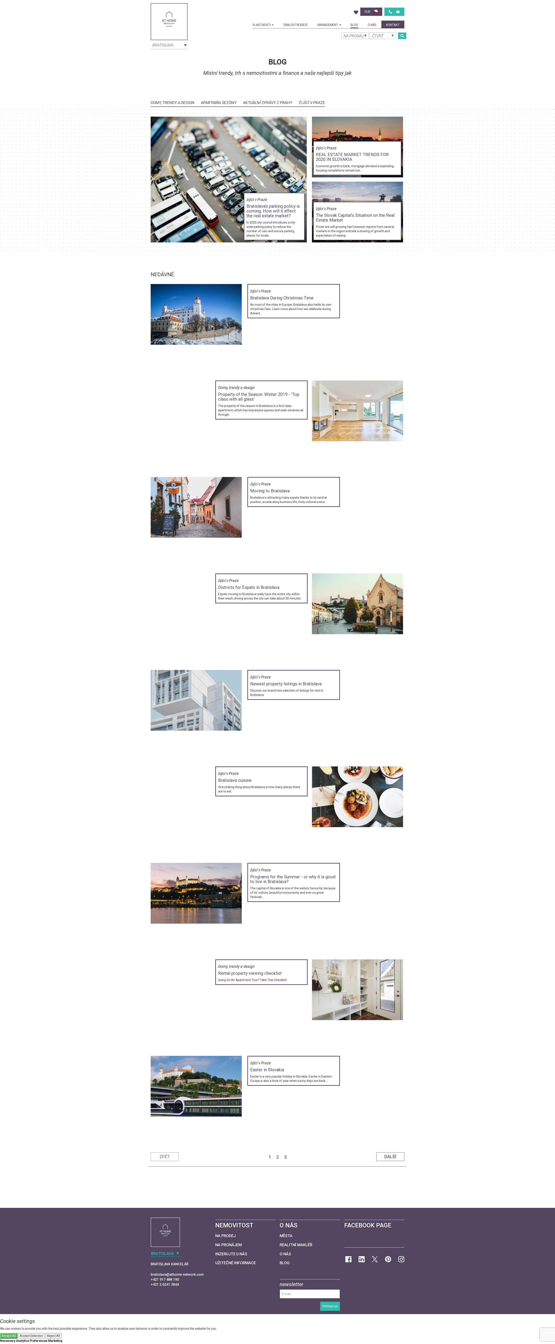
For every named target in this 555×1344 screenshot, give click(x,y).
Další (390, 1156)
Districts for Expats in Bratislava (248, 587)
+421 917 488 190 (165, 1279)
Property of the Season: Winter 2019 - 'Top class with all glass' (258, 397)
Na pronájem (228, 1245)
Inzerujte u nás (231, 1254)
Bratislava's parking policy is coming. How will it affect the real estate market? (273, 211)
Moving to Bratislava (270, 490)
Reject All (53, 1335)
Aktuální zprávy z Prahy (267, 102)
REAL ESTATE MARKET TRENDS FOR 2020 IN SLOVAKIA (352, 157)
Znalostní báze (295, 25)
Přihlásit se (330, 1306)
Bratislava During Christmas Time (281, 297)
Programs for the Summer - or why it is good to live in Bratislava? (292, 879)
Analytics (22, 1340)
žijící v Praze (312, 102)
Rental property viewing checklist (250, 973)
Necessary (7, 1340)
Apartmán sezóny (219, 102)
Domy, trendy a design (172, 102)
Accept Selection (31, 1335)
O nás (372, 25)
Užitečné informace (235, 1263)
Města (286, 1235)
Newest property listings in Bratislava (286, 683)
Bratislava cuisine (234, 780)
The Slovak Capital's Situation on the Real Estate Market (355, 218)
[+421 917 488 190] (390, 11)
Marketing (55, 1340)
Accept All (9, 1335)
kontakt (393, 25)
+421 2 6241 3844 (165, 1284)
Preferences (38, 1340)
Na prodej (225, 1235)
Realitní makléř (296, 1245)
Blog (354, 25)
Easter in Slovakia (267, 1069)
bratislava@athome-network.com (177, 1274)
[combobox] (169, 44)
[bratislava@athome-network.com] (398, 11)
